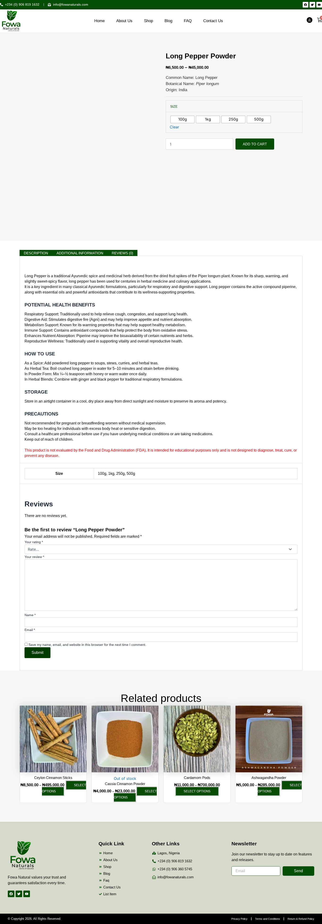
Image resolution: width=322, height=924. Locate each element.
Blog (168, 21)
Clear (174, 127)
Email (30, 630)
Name (30, 615)
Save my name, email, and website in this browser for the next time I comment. (87, 645)
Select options (64, 788)
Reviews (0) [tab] (122, 253)
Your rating (34, 542)
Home (99, 21)
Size (174, 106)
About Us (124, 21)
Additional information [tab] (80, 253)
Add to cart (255, 144)
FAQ (188, 21)
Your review (34, 557)
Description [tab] (36, 253)
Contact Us (213, 21)
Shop (148, 21)
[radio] (182, 119)
